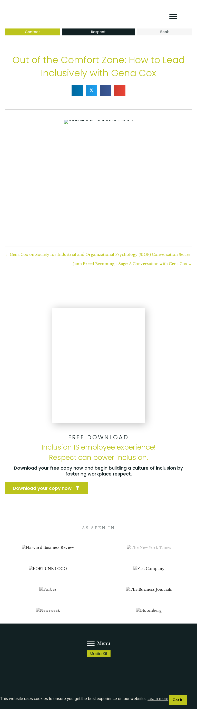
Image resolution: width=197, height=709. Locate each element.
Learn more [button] (157, 698)
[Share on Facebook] (105, 90)
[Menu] (173, 16)
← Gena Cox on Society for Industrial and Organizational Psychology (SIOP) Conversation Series (97, 254)
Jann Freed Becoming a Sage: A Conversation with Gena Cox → (132, 263)
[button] (46, 488)
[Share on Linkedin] (77, 90)
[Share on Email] (119, 90)
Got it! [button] (178, 700)
